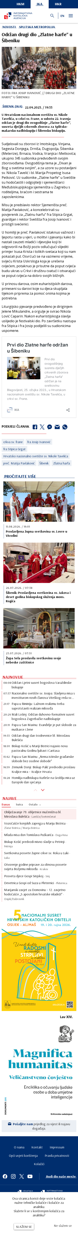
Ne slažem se (63, 1225)
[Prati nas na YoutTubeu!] (29, 1176)
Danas (6, 804)
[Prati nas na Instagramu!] (13, 1176)
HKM (20, 3)
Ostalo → (35, 804)
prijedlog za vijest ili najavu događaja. (41, 1126)
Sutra (19, 804)
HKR (58, 3)
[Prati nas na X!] (21, 1176)
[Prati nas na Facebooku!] (4, 1176)
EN (62, 16)
